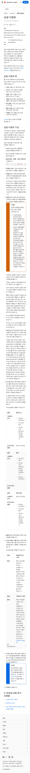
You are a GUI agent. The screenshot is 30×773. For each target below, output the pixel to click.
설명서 (6, 13)
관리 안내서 (20, 13)
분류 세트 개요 (10, 703)
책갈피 (7, 24)
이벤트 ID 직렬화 (20, 641)
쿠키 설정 (6, 766)
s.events (6, 119)
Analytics (12, 13)
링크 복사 (14, 24)
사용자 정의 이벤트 (12, 699)
